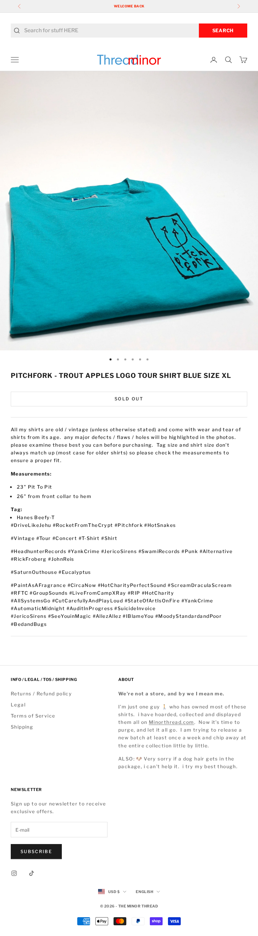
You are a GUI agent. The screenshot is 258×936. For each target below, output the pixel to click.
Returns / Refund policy (41, 693)
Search (223, 30)
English (144, 891)
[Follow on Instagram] (14, 873)
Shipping (22, 727)
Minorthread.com (171, 722)
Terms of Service (33, 716)
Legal (18, 704)
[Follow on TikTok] (31, 873)
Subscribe (36, 851)
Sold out (129, 398)
